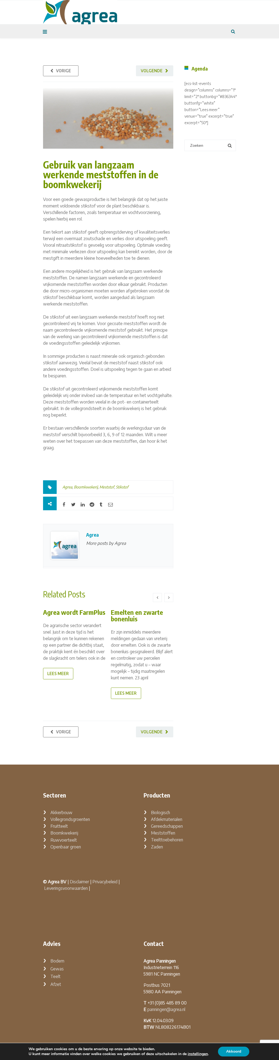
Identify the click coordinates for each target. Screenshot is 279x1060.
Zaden (157, 847)
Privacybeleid (104, 881)
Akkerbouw (61, 812)
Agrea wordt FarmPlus (74, 612)
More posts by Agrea (106, 543)
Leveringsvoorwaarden (66, 888)
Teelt (55, 976)
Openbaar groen (65, 847)
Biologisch (160, 812)
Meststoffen (163, 833)
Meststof (106, 487)
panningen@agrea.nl (166, 1009)
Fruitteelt (59, 826)
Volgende (152, 70)
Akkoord (233, 1051)
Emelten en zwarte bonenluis (137, 615)
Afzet (55, 984)
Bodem (57, 961)
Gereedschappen (167, 826)
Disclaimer (79, 881)
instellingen (198, 1054)
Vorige (63, 70)
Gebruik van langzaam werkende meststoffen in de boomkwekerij (100, 174)
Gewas (57, 969)
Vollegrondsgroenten (70, 819)
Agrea (67, 487)
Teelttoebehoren (167, 839)
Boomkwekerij (86, 487)
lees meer (58, 673)
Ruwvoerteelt (63, 840)
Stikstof (122, 487)
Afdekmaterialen (166, 819)
